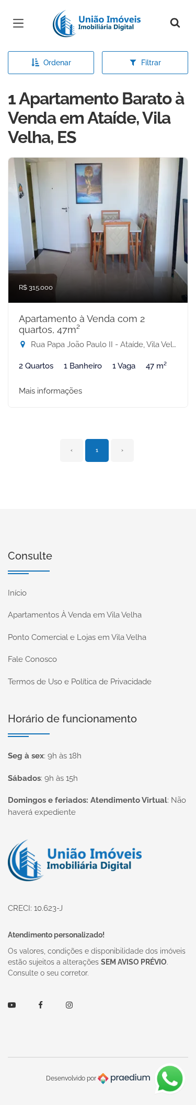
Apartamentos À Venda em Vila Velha (75, 615)
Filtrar (151, 62)
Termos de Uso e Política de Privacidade (80, 681)
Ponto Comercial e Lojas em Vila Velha (77, 637)
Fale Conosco (32, 659)
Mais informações (50, 391)
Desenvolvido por (72, 1078)
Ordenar (57, 62)
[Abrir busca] (175, 23)
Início (17, 593)
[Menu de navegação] (21, 23)
